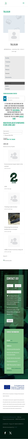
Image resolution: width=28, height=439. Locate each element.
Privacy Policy (10, 312)
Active (9, 146)
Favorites (7, 89)
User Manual (16, 110)
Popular (13, 146)
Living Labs (5, 144)
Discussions (8, 83)
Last (15, 288)
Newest (5, 146)
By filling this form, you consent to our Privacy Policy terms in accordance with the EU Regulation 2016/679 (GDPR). (14, 300)
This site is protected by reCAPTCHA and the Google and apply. (13, 311)
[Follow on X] (10, 433)
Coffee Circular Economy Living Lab (13, 249)
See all (5, 256)
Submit (10, 320)
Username (6, 131)
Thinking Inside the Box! (10, 207)
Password (5, 133)
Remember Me (9, 135)
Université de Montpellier (9, 417)
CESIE (15, 427)
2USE (5, 186)
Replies (7, 86)
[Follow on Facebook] (5, 433)
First (7, 288)
